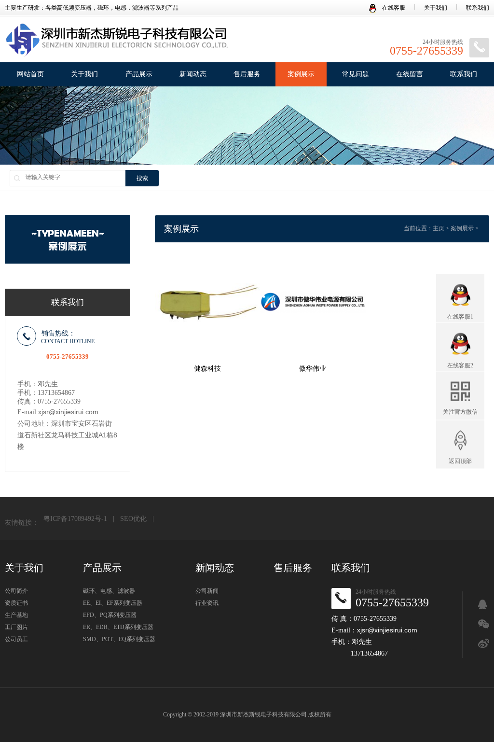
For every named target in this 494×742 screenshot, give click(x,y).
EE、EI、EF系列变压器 (112, 603)
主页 (438, 228)
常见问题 (355, 74)
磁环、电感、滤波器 (109, 591)
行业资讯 (207, 603)
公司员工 (16, 639)
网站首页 (30, 74)
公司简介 (16, 591)
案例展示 (301, 74)
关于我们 (435, 7)
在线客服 (393, 7)
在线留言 (409, 74)
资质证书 (16, 603)
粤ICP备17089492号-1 (75, 518)
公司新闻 (207, 591)
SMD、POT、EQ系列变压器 (119, 639)
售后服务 (247, 74)
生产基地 (16, 615)
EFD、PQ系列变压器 (110, 615)
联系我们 (477, 7)
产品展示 (138, 74)
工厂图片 (16, 627)
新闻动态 (192, 74)
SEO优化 (133, 518)
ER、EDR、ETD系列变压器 (118, 627)
